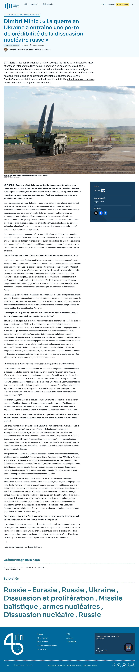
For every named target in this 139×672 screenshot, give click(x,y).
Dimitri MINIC (13, 49)
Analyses (34, 4)
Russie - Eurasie (30, 590)
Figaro (39, 547)
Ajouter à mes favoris (38, 45)
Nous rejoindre (43, 638)
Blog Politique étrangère (90, 665)
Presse (40, 634)
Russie (73, 590)
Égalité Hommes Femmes (47, 646)
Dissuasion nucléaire (39, 615)
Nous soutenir (122, 5)
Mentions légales (19, 665)
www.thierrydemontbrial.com (56, 665)
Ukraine (102, 590)
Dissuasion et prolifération (49, 598)
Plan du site (29, 665)
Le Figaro (47, 49)
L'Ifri (25, 4)
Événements (48, 4)
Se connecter (110, 5)
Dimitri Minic (47, 72)
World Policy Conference (73, 665)
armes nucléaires (71, 606)
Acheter (104, 650)
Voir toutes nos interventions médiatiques (23, 15)
